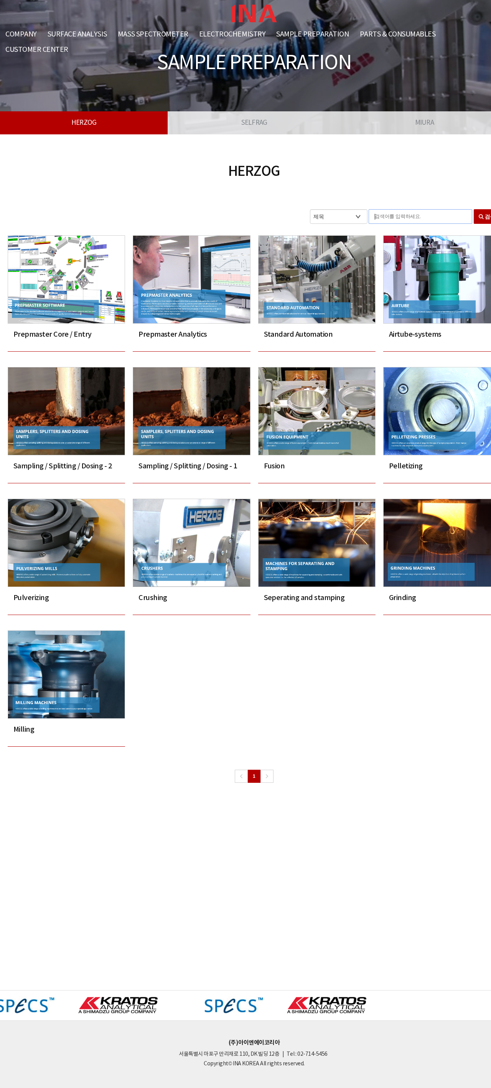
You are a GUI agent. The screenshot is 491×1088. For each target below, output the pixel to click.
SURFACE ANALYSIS (77, 34)
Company (21, 34)
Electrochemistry (232, 34)
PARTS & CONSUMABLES (398, 34)
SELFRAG (254, 123)
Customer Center (36, 50)
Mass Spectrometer (153, 34)
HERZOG (83, 123)
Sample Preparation (312, 34)
